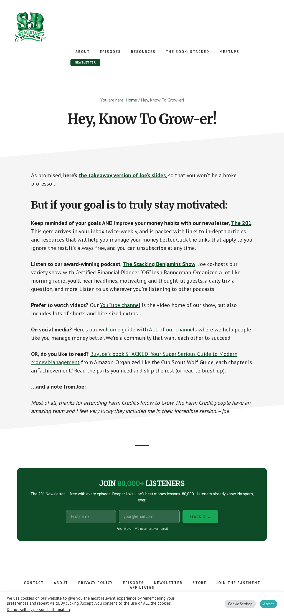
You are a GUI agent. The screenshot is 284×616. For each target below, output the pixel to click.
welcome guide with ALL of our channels (148, 329)
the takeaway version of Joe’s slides (122, 175)
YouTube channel (120, 305)
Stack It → (200, 516)
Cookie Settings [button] (240, 604)
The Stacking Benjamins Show (48, 27)
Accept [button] (268, 604)
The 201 (241, 223)
